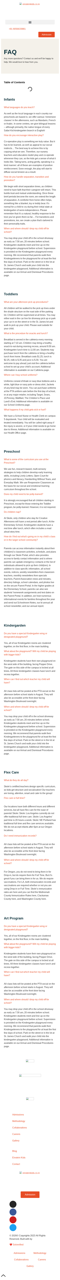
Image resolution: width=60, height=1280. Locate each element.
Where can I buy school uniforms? (20, 375)
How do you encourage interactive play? (24, 135)
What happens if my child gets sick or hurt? (25, 409)
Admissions (18, 1114)
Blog (14, 1151)
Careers (16, 1134)
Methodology (18, 1121)
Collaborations (19, 1127)
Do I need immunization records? (20, 836)
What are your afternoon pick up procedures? (26, 302)
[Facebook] (12, 1212)
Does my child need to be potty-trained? (23, 494)
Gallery (15, 1140)
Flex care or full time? (14, 798)
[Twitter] (12, 1227)
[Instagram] (12, 1204)
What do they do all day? (16, 780)
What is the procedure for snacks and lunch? (26, 333)
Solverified (18, 1244)
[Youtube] (12, 1219)
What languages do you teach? (19, 107)
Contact (16, 1164)
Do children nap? (12, 512)
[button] (30, 22)
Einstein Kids (18, 1157)
